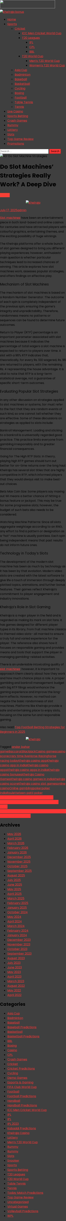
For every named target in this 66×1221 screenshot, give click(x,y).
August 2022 (16, 986)
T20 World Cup (32, 56)
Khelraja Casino (18, 1133)
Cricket (20, 28)
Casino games (46, 751)
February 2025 (17, 903)
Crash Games (17, 120)
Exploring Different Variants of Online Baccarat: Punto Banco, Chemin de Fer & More (29, 802)
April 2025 (14, 894)
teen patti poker (31, 793)
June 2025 (14, 884)
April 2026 (14, 839)
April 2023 (14, 976)
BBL (31, 51)
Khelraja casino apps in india (27, 770)
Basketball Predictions (23, 1036)
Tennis (19, 107)
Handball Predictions (22, 1105)
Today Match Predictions (25, 1193)
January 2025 (17, 907)
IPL (31, 42)
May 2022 (14, 990)
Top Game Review (20, 139)
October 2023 (17, 949)
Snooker (13, 1160)
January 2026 (17, 852)
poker (37, 788)
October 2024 (17, 912)
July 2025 (14, 880)
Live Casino (15, 111)
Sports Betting (17, 116)
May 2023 (14, 972)
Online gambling (21, 788)
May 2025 (14, 889)
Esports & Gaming (20, 1082)
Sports (12, 24)
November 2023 (18, 944)
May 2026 (14, 834)
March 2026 (15, 843)
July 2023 (14, 963)
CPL (32, 47)
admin (21, 210)
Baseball (21, 79)
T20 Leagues (31, 38)
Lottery (12, 130)
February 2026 (17, 848)
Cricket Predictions (21, 1068)
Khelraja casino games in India (32, 779)
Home (11, 19)
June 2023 (14, 967)
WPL (10, 1216)
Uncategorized (18, 1202)
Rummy (12, 125)
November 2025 (18, 862)
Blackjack (29, 751)
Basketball (22, 84)
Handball (13, 1101)
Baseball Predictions (21, 1027)
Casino (5, 195)
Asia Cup (21, 70)
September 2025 (19, 871)
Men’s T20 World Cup (44, 61)
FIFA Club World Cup (22, 1087)
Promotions (15, 143)
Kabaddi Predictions (21, 1128)
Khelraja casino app (32, 761)
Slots (10, 134)
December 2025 (19, 857)
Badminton (22, 74)
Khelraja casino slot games (37, 783)
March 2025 (15, 898)
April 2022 (14, 995)
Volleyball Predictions (22, 1211)
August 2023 (16, 958)
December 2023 (19, 940)
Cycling (20, 88)
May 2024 (14, 917)
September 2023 (19, 953)
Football (21, 97)
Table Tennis (24, 102)
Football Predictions (21, 1096)
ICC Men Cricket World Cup (41, 33)
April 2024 (14, 921)
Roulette (13, 793)
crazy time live (18, 756)
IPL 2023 (13, 1124)
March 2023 (15, 981)
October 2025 (17, 866)
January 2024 (17, 935)
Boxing (19, 93)
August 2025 (16, 875)
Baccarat (15, 751)
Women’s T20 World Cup (47, 65)
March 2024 (16, 926)
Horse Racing (38, 756)
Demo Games (17, 1078)
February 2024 (17, 930)
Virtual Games (17, 1206)
